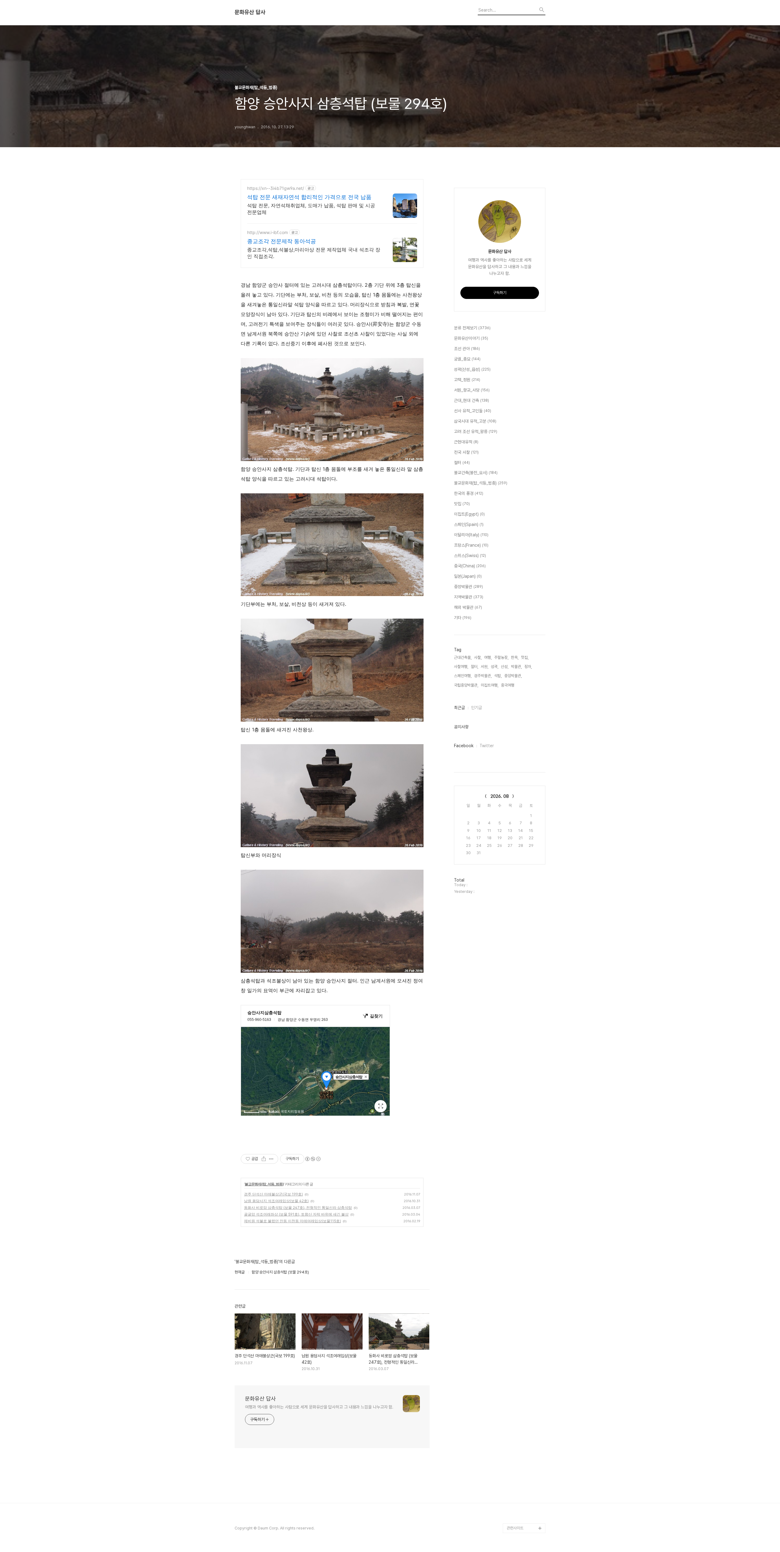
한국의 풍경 (468, 493)
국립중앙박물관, (466, 685)
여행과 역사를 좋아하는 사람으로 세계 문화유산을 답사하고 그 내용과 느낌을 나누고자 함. (319, 1407)
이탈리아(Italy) (471, 534)
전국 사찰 (466, 452)
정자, (528, 666)
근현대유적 (466, 441)
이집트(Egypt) (469, 514)
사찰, (478, 657)
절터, (474, 666)
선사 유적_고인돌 (472, 410)
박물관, (516, 666)
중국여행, (508, 685)
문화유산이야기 (471, 338)
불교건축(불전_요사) (476, 472)
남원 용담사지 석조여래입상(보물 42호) (276, 1201)
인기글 (476, 707)
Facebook (463, 745)
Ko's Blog (515, 1499)
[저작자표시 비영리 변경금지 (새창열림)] (312, 1158)
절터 (462, 462)
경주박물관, (483, 675)
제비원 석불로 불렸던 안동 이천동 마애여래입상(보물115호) (292, 1221)
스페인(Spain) (469, 524)
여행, (488, 657)
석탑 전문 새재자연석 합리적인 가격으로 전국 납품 (309, 197)
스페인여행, (463, 675)
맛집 (462, 503)
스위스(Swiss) (470, 555)
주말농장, (501, 657)
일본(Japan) (468, 576)
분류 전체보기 (472, 327)
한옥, (515, 657)
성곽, (494, 666)
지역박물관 (468, 597)
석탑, (498, 675)
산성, (505, 666)
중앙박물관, (513, 675)
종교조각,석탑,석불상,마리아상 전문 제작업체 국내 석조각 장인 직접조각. (313, 253)
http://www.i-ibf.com (267, 232)
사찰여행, (461, 666)
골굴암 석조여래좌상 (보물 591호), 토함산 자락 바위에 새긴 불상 (296, 1214)
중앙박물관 (468, 586)
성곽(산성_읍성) (472, 369)
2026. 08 (500, 796)
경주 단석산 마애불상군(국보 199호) (273, 1194)
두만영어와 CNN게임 (523, 1489)
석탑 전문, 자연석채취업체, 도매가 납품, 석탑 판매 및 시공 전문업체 (311, 208)
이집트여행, (489, 685)
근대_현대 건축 (471, 400)
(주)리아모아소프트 (521, 1479)
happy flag (516, 1518)
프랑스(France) (471, 545)
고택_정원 (467, 379)
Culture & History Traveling (522, 1455)
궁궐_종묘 (467, 359)
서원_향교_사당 (472, 390)
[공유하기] (264, 1158)
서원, (484, 666)
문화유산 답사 (250, 12)
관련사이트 (515, 1528)
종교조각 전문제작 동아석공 (281, 241)
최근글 (459, 707)
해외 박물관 (468, 607)
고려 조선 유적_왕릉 (475, 431)
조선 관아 (467, 348)
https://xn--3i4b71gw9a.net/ (275, 188)
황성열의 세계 (517, 1508)
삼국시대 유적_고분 (475, 421)
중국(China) (470, 565)
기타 (462, 617)
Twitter (487, 745)
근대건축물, (463, 657)
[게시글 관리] (271, 1158)
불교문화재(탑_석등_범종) (264, 1184)
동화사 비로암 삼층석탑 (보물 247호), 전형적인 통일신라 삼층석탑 (298, 1207)
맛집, (525, 657)
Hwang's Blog (519, 1469)
